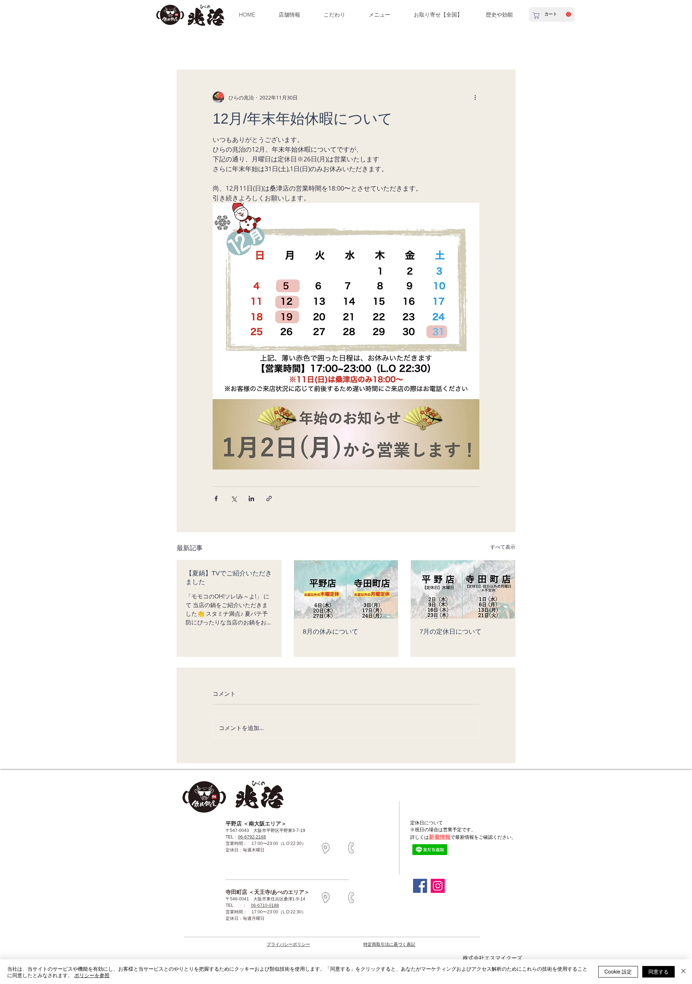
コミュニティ (271, 48)
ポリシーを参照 (92, 975)
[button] (499, 15)
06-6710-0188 (265, 905)
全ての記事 (188, 48)
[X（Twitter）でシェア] (233, 498)
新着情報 (440, 837)
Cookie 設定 (618, 971)
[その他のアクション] (475, 97)
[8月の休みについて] (346, 589)
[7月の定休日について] (463, 589)
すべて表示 (502, 546)
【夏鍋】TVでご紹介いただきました (229, 577)
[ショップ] (536, 15)
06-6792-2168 (252, 837)
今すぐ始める (228, 48)
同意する (658, 971)
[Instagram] (438, 886)
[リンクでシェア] (269, 498)
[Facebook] (420, 886)
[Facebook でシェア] (216, 498)
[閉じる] (683, 971)
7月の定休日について (451, 631)
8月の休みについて (330, 631)
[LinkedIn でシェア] (251, 498)
